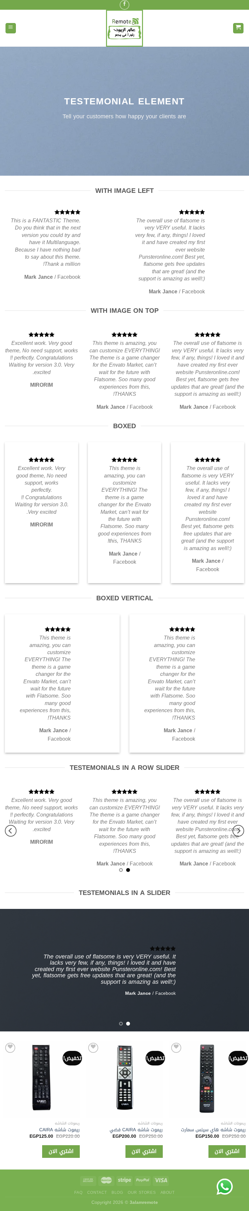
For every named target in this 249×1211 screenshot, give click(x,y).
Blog (117, 1192)
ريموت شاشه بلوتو (176, 1130)
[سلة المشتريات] (238, 28)
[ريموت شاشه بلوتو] (156, 1079)
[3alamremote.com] (124, 28)
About (167, 1192)
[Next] (11, 830)
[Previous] (238, 830)
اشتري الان (175, 1151)
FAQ (78, 1192)
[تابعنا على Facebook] (124, 4)
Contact (97, 1192)
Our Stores (142, 1192)
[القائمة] (11, 28)
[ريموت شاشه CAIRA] (73, 1079)
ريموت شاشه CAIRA (91, 1130)
